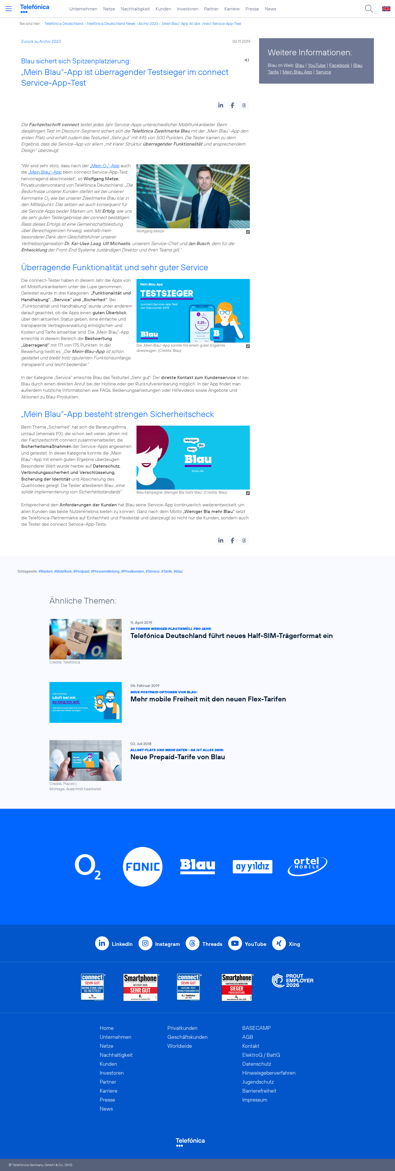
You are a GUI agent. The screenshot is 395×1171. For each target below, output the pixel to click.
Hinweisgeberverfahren (269, 1072)
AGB (247, 1037)
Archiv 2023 (148, 23)
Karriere (232, 9)
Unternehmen (83, 9)
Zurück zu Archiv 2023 (41, 41)
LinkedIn (122, 944)
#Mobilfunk (63, 571)
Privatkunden (182, 1028)
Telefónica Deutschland (64, 23)
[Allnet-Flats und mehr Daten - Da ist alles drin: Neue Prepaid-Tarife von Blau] (195, 765)
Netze (109, 9)
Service (323, 72)
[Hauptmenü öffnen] (8, 8)
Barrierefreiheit (259, 1090)
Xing (294, 944)
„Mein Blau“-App (45, 172)
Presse (252, 9)
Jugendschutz (258, 1081)
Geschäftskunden (187, 1037)
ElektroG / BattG (261, 1054)
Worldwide (179, 1046)
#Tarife (166, 571)
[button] (221, 105)
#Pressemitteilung (105, 571)
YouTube (317, 65)
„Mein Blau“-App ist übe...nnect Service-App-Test (201, 23)
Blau (299, 65)
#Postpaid (81, 571)
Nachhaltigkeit (135, 9)
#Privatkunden (132, 571)
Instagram (167, 944)
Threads (212, 944)
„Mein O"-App (104, 165)
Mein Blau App (297, 72)
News (270, 9)
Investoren (187, 9)
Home (107, 1028)
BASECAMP (256, 1028)
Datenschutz (256, 1063)
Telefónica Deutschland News (110, 23)
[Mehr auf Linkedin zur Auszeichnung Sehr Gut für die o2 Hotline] (189, 987)
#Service (153, 571)
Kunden (163, 9)
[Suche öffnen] (369, 8)
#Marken (46, 571)
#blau (178, 571)
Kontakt (250, 1046)
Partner (211, 9)
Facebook (339, 65)
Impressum (254, 1099)
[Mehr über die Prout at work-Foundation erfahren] (292, 987)
